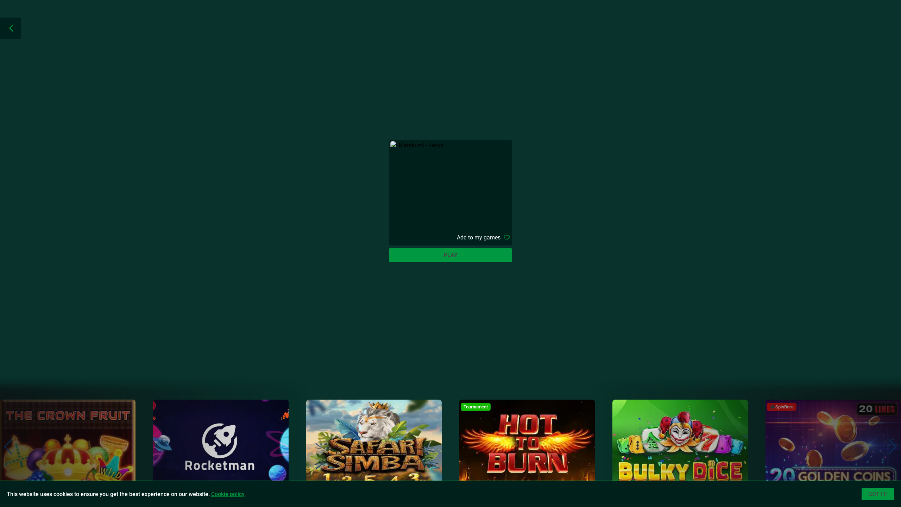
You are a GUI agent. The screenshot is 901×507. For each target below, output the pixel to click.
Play (451, 255)
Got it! (878, 494)
